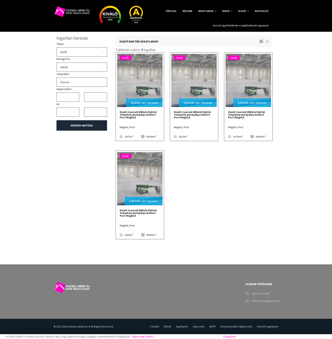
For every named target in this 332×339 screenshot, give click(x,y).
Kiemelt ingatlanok (267, 326)
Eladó (242, 11)
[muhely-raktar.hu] (72, 11)
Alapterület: (64, 89)
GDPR (212, 326)
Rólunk (187, 11)
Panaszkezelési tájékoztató (236, 326)
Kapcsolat (262, 11)
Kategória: (63, 59)
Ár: (58, 104)
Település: (63, 74)
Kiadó (226, 11)
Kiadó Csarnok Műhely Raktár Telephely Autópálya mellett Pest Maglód (138, 114)
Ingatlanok (205, 11)
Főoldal (171, 11)
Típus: (60, 44)
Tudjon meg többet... (143, 336)
